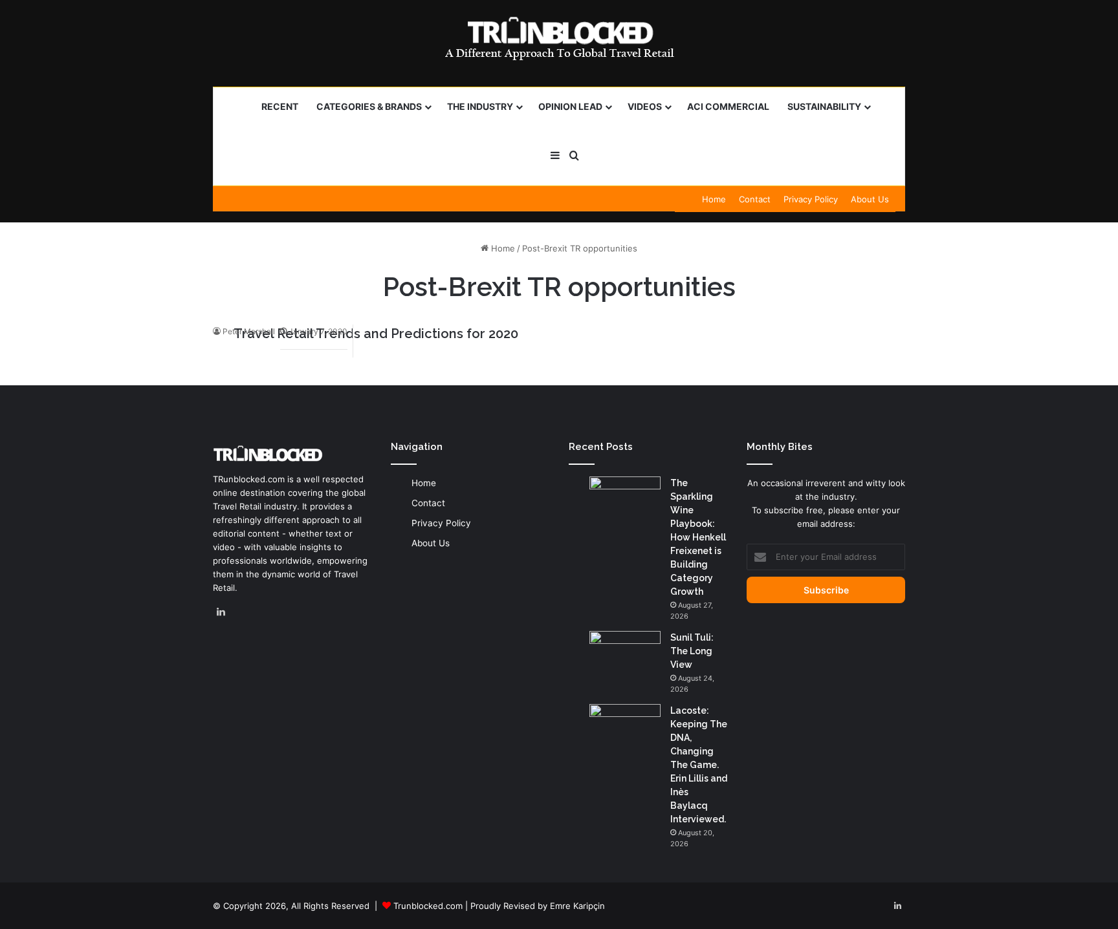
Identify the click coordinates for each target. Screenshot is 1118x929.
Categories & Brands (369, 106)
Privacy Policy (811, 199)
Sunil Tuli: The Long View (692, 651)
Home (714, 199)
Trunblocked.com (428, 906)
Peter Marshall (249, 331)
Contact (755, 199)
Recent (279, 106)
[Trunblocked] (559, 38)
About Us (870, 199)
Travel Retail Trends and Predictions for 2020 (376, 333)
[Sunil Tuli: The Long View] (625, 655)
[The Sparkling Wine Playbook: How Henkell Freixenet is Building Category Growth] (625, 500)
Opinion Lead (570, 106)
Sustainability (824, 106)
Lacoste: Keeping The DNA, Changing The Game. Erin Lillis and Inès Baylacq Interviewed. (698, 764)
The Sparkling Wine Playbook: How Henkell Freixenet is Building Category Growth (698, 537)
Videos (645, 106)
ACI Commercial (728, 106)
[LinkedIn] (220, 612)
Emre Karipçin (577, 906)
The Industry (480, 106)
